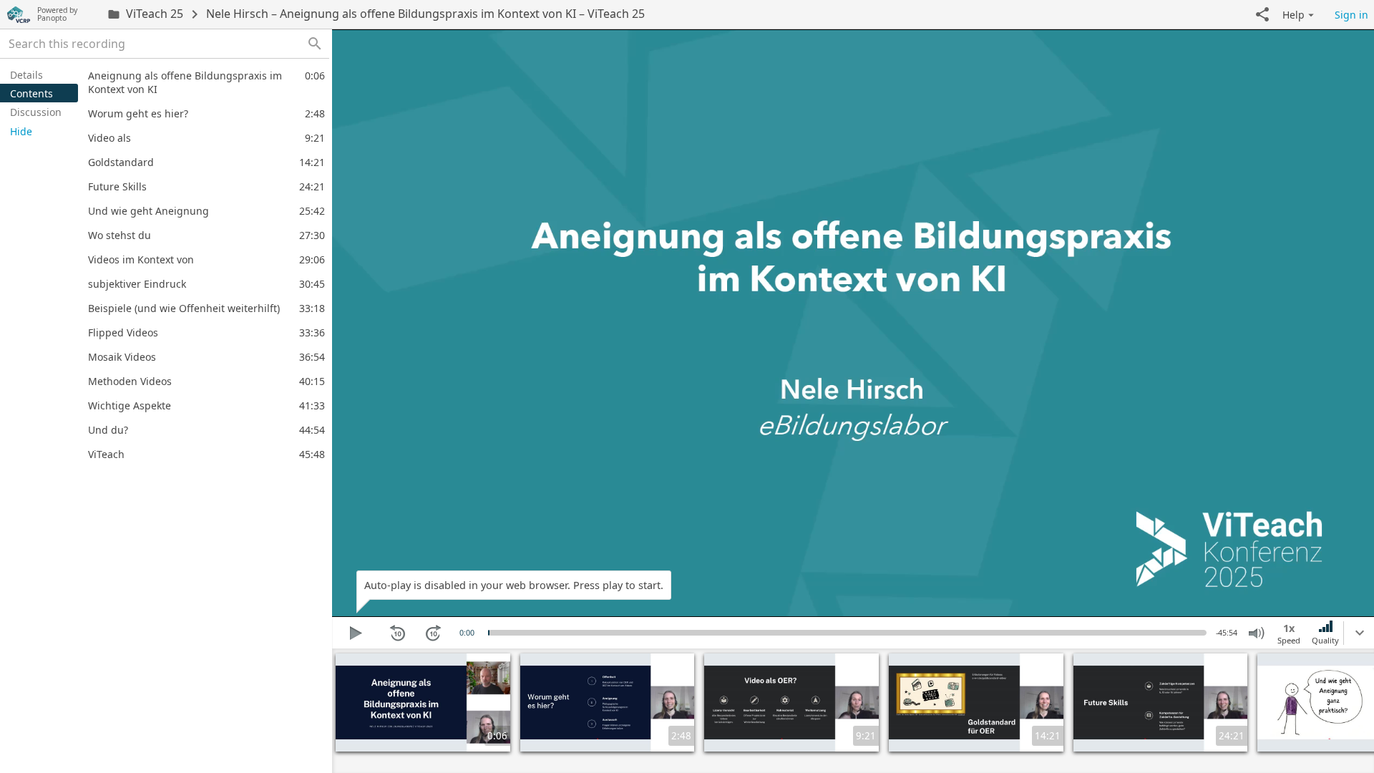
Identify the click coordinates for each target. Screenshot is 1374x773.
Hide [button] (21, 131)
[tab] (39, 74)
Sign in (1351, 14)
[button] (1262, 14)
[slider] (488, 632)
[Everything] (18, 14)
